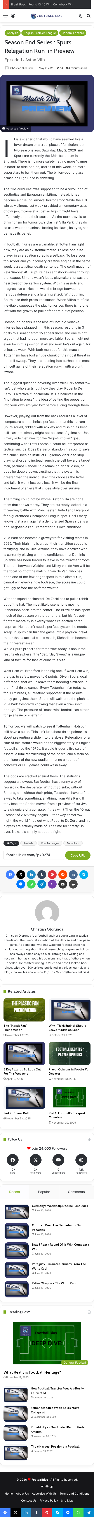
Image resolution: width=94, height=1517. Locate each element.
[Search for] (88, 17)
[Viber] (52, 884)
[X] (20, 874)
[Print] (73, 884)
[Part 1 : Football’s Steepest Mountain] (70, 1097)
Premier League (50, 843)
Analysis (12, 33)
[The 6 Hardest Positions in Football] (15, 1452)
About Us (22, 1493)
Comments (76, 1192)
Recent (14, 1192)
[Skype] (83, 874)
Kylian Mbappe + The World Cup (53, 1283)
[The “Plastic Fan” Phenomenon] (24, 1009)
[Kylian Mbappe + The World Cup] (17, 1289)
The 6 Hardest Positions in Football (55, 1446)
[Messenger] (20, 884)
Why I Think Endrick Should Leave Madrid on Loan (67, 1028)
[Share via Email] (62, 884)
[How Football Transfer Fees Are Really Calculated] (15, 1394)
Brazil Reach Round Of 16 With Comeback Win (42, 4)
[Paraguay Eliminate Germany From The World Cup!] (17, 1270)
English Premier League (40, 33)
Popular (44, 1192)
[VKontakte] (73, 874)
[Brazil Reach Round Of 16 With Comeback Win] (17, 1250)
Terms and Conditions (74, 1493)
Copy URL (78, 855)
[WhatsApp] (31, 884)
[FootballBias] (47, 15)
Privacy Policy (49, 1500)
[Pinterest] (52, 874)
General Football (73, 33)
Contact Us (29, 1500)
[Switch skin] (81, 17)
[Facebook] (10, 874)
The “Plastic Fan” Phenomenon (15, 1028)
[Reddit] (62, 874)
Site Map (67, 1500)
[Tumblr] (41, 874)
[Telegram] (41, 884)
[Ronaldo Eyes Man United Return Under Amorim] (15, 1433)
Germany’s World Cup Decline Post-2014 (60, 1206)
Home (9, 1493)
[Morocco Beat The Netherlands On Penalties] (17, 1231)
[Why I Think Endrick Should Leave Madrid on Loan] (70, 1010)
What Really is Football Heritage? (32, 1372)
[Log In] (13, 17)
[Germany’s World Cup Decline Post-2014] (17, 1212)
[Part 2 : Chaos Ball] (24, 1097)
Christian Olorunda (21, 68)
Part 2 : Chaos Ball (16, 1113)
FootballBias (39, 1479)
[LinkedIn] (31, 874)
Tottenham (73, 843)
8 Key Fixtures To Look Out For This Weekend (22, 1071)
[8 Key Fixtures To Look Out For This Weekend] (24, 1053)
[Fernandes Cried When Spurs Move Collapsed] (15, 1414)
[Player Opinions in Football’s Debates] (70, 1053)
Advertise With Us (44, 1493)
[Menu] (5, 17)
